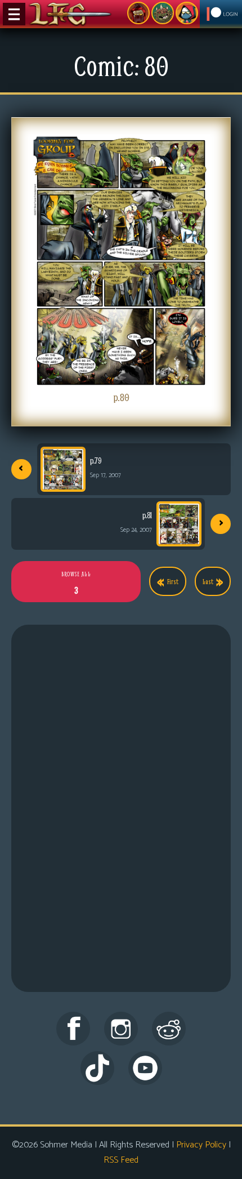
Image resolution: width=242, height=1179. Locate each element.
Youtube (145, 1068)
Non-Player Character (162, 13)
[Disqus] (121, 819)
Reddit (169, 1028)
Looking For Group (138, 13)
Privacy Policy (201, 1145)
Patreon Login (221, 14)
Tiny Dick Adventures (187, 13)
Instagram (121, 1028)
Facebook (73, 1028)
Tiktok (97, 1068)
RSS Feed (121, 1160)
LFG (70, 14)
